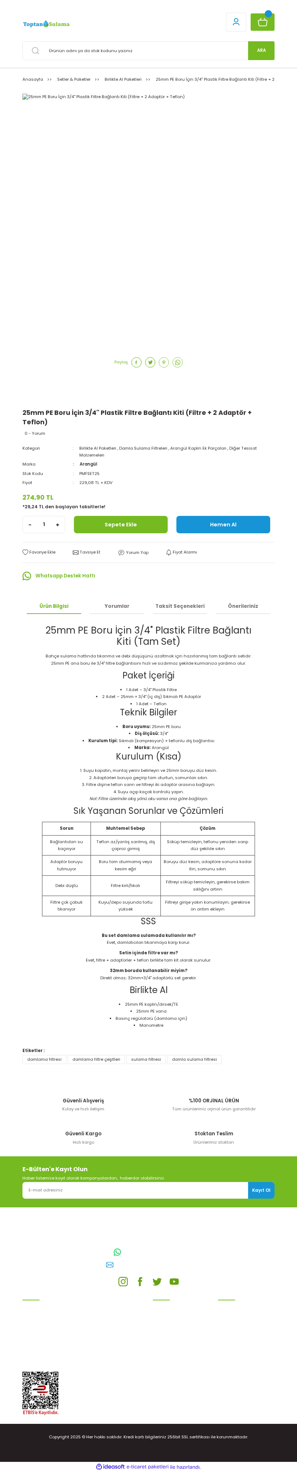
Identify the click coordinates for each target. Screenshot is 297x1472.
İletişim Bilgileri (233, 1306)
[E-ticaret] (147, 1467)
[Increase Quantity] (57, 524)
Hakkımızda (230, 1354)
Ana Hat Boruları (39, 1327)
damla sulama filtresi (194, 1059)
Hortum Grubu (37, 1337)
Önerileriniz (243, 606)
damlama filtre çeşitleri (96, 1059)
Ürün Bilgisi (53, 606)
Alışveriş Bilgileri (169, 1306)
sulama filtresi (146, 1059)
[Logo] (46, 24)
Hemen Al (223, 524)
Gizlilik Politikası (169, 1327)
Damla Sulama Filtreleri (143, 448)
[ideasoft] (110, 1467)
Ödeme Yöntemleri (172, 1337)
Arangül (88, 464)
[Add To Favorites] (38, 552)
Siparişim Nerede (170, 1357)
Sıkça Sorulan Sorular (240, 1344)
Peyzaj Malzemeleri (42, 1368)
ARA (261, 50)
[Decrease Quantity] (30, 524)
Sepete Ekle (121, 524)
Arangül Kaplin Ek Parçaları (198, 448)
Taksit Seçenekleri (180, 606)
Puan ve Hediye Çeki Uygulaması (239, 1330)
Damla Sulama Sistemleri (48, 1306)
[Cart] (263, 22)
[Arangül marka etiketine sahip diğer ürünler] (44, 396)
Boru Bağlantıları (39, 1347)
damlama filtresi (44, 1059)
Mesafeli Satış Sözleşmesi (179, 1316)
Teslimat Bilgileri (170, 1347)
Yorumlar (117, 606)
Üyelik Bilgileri (232, 1316)
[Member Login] (236, 22)
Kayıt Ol (261, 1190)
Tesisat (30, 1357)
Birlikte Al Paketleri (97, 448)
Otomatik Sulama (40, 1316)
